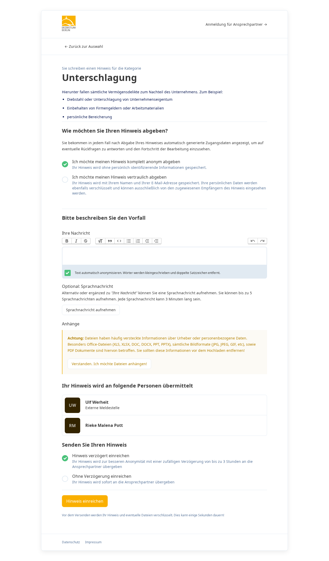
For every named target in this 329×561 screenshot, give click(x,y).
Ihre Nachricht (76, 233)
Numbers (137, 241)
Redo (262, 241)
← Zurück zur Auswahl (84, 46)
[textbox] (164, 257)
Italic (76, 241)
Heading (100, 241)
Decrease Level (147, 241)
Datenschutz (71, 542)
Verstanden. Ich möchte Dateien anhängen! (109, 363)
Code (119, 241)
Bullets (128, 241)
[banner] (69, 24)
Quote (109, 241)
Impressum (93, 542)
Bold (66, 241)
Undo (252, 241)
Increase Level (156, 241)
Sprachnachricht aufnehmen (91, 309)
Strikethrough (85, 241)
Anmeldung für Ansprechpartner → (236, 24)
